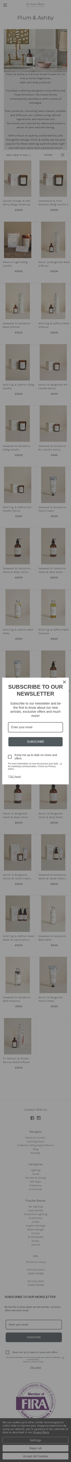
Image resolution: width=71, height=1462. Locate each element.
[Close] (64, 682)
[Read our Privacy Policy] (61, 764)
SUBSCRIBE (35, 741)
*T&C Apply (14, 776)
